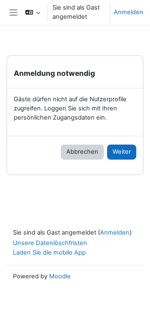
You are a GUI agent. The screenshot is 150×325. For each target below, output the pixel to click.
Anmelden (128, 12)
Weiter (121, 151)
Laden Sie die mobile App (49, 252)
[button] (32, 12)
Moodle (60, 276)
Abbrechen (82, 151)
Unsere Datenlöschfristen (50, 243)
